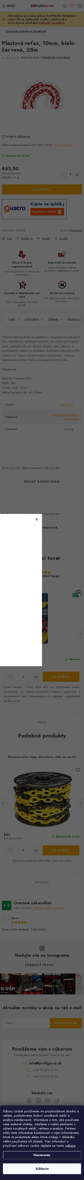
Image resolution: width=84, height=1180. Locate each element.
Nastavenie (42, 1155)
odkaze (70, 1145)
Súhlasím (42, 1169)
